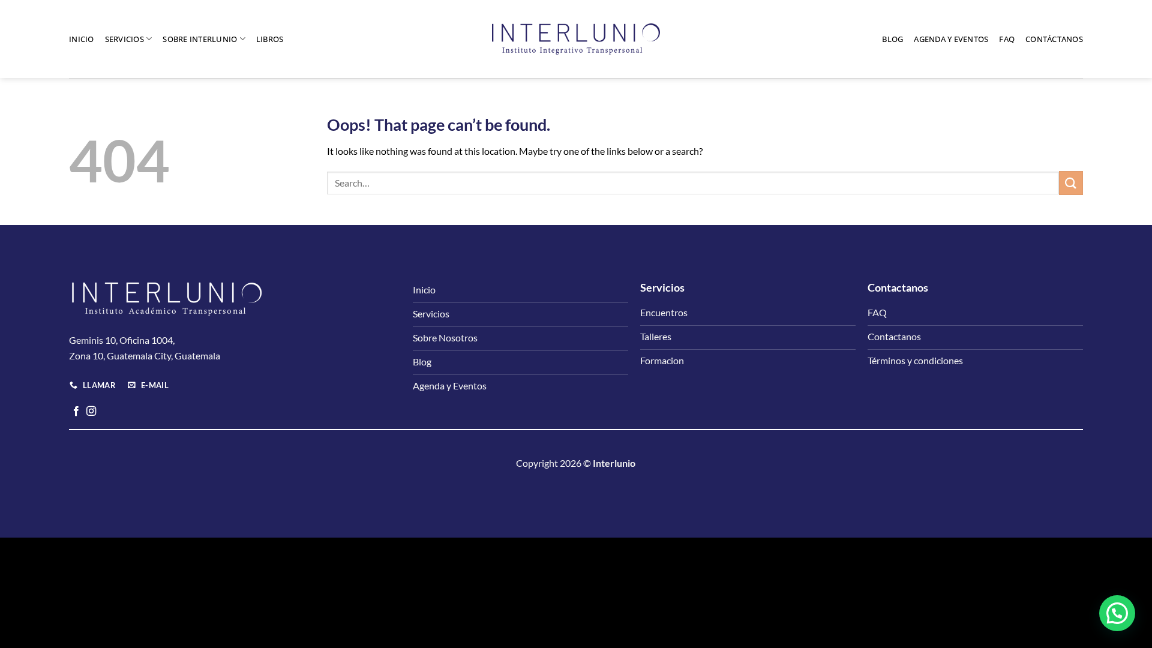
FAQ (1007, 39)
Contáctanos (1054, 39)
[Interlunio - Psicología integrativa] (576, 39)
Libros (270, 39)
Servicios (124, 39)
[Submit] (1071, 182)
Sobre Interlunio (200, 39)
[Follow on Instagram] (91, 411)
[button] (1117, 613)
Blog (892, 39)
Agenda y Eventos (951, 39)
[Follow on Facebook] (76, 411)
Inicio (81, 39)
